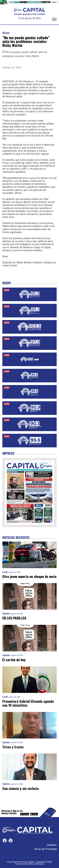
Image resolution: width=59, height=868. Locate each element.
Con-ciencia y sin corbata (20, 788)
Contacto (52, 844)
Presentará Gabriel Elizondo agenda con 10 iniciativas (28, 703)
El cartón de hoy (13, 660)
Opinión (6, 613)
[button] (54, 19)
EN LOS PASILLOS (14, 618)
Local (5, 572)
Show (5, 33)
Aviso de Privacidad (46, 849)
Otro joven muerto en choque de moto (29, 576)
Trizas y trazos (13, 747)
